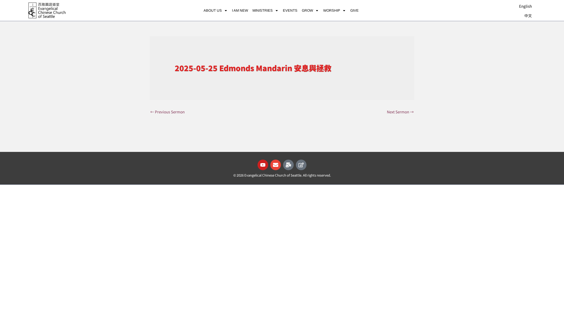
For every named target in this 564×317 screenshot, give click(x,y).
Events (290, 10)
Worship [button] (331, 10)
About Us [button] (213, 10)
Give (354, 10)
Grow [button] (307, 10)
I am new (240, 10)
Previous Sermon (167, 111)
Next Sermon (400, 111)
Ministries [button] (262, 10)
